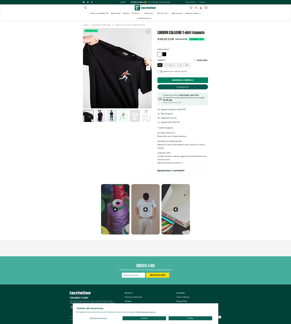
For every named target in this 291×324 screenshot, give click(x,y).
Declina (190, 318)
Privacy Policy (181, 301)
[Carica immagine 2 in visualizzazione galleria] (100, 116)
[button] (85, 7)
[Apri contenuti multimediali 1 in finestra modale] (117, 68)
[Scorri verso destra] (148, 68)
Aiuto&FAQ (180, 293)
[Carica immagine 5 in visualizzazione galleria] (135, 116)
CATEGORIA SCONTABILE (101, 25)
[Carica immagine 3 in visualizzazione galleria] (111, 116)
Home (85, 25)
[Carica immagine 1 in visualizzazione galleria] (88, 116)
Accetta (144, 318)
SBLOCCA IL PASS (157, 275)
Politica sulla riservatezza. (146, 312)
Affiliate (128, 301)
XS (160, 65)
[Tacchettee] (80, 292)
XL (181, 65)
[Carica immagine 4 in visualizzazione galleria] (123, 116)
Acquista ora (183, 87)
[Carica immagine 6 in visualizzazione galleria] (146, 116)
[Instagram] (72, 307)
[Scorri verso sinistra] (86, 68)
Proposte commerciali (133, 297)
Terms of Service (182, 297)
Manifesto (129, 293)
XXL (187, 65)
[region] (117, 75)
